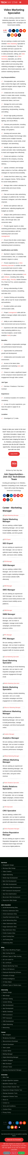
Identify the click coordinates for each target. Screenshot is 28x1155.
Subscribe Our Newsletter (14, 1139)
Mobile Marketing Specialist (10, 688)
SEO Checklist (6, 905)
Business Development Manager (11, 1070)
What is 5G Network (8, 969)
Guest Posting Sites (8, 936)
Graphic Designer (7, 1060)
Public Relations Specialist (10, 787)
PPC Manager (9, 639)
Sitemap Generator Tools (9, 1093)
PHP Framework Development (11, 890)
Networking (5, 1027)
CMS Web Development (9, 884)
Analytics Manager (11, 738)
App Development (7, 1008)
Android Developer (8, 1044)
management (5, 236)
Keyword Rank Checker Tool (10, 1087)
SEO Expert (8, 543)
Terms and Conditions (9, 1106)
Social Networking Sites (9, 920)
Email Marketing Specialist (10, 661)
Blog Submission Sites (9, 930)
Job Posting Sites (7, 939)
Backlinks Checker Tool (9, 1083)
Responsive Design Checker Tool (12, 1090)
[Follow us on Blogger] (12, 35)
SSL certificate (6, 962)
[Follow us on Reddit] (24, 30)
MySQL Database (7, 1011)
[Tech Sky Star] (8, 3)
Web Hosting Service (8, 953)
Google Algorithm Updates (10, 1080)
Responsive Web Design (9, 900)
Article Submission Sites (9, 914)
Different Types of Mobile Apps (11, 985)
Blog (2, 947)
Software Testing (7, 998)
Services (4, 862)
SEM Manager (9, 565)
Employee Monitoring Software (11, 972)
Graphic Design (7, 992)
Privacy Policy (6, 1112)
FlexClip (13, 279)
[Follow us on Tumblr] (8, 35)
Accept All (21, 1153)
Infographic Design (8, 865)
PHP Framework (7, 1018)
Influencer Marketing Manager (12, 712)
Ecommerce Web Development (11, 887)
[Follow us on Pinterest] (20, 30)
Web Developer (7, 1063)
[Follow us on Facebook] (10, 30)
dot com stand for (7, 959)
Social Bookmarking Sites (10, 907)
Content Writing (7, 1002)
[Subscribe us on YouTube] (4, 499)
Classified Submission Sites (10, 917)
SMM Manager (9, 614)
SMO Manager (9, 590)
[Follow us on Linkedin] (17, 30)
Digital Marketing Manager (10, 520)
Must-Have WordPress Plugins (11, 950)
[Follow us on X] (13, 30)
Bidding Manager (7, 1054)
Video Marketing (12, 43)
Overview (4, 1075)
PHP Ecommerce (7, 1015)
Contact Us (5, 1103)
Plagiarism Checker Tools (10, 1096)
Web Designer (6, 1035)
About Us (5, 1099)
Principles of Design (8, 975)
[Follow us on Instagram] (14, 495)
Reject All (14, 1153)
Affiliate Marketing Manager (11, 761)
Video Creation (7, 871)
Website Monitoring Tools (10, 966)
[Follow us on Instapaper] (19, 35)
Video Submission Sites (9, 923)
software (6, 277)
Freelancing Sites (7, 942)
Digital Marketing (7, 874)
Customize (6, 1153)
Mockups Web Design (8, 868)
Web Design (6, 995)
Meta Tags (5, 1077)
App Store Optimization (9, 894)
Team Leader (6, 1047)
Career (3, 1032)
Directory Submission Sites (10, 910)
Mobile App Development (10, 878)
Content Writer (6, 1051)
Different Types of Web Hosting (11, 956)
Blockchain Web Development (11, 897)
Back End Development (9, 881)
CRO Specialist (9, 811)
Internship (4, 990)
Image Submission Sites (9, 926)
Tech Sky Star (17, 470)
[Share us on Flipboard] (15, 35)
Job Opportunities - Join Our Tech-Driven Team (14, 476)
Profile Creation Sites (8, 933)
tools (24, 274)
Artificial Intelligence (8, 978)
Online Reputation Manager (11, 833)
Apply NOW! (14, 453)
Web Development (7, 1005)
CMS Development (8, 1021)
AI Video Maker (7, 982)
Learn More (14, 1149)
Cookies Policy (6, 1109)
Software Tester (7, 1067)
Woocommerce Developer (10, 1041)
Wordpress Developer (8, 1038)
